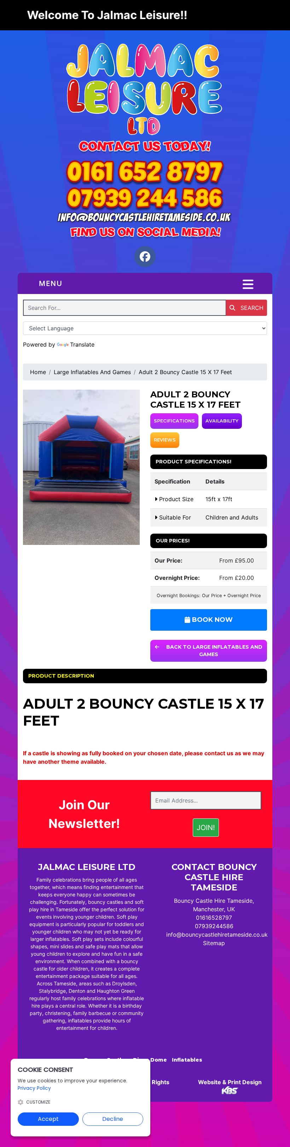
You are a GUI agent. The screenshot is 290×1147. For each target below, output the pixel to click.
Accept (48, 1119)
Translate (82, 344)
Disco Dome (150, 1060)
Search (251, 307)
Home (38, 372)
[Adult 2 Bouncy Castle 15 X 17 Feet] (81, 467)
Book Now (211, 620)
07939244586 (214, 926)
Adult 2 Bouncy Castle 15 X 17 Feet (185, 372)
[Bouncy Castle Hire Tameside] (145, 90)
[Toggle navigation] (248, 284)
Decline (112, 1119)
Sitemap (214, 943)
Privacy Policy (34, 1088)
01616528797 (214, 917)
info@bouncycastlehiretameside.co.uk (217, 934)
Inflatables (187, 1060)
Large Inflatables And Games (92, 372)
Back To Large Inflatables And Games (213, 650)
